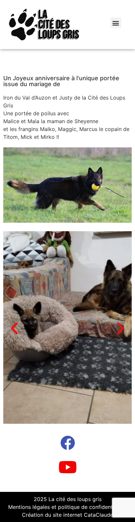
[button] (115, 22)
